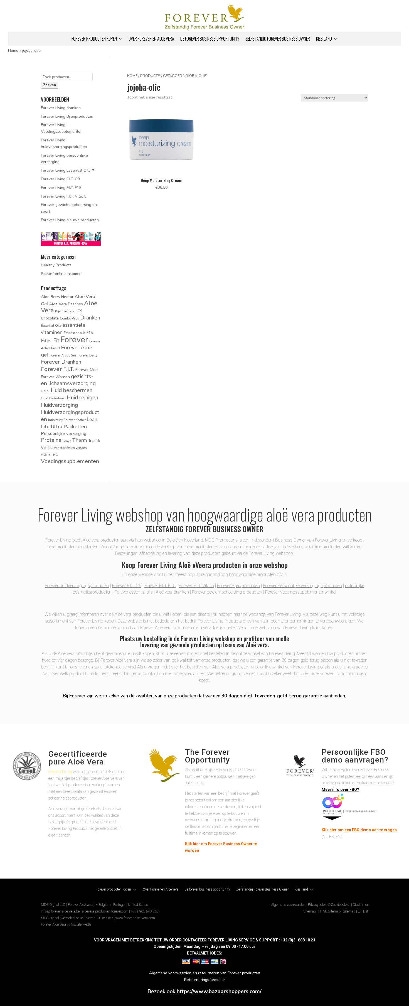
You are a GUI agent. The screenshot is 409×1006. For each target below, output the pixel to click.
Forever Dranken (61, 362)
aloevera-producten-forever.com (105, 911)
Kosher (81, 420)
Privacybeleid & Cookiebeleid (329, 905)
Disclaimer (360, 905)
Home (13, 50)
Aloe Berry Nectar (57, 296)
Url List (363, 911)
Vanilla (47, 447)
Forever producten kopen (94, 39)
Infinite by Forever (61, 420)
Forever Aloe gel (66, 351)
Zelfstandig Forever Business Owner (277, 39)
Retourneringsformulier (204, 979)
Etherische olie (74, 333)
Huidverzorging (59, 405)
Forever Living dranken (61, 107)
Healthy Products (56, 265)
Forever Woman (55, 377)
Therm (79, 440)
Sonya (67, 441)
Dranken (90, 317)
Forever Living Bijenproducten (67, 116)
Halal (45, 391)
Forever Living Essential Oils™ (67, 170)
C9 (80, 311)
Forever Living (60, 771)
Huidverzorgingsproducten (70, 416)
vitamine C (49, 454)
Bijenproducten (66, 311)
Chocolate (50, 318)
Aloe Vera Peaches (66, 304)
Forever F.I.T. (57, 369)
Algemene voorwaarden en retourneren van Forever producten (204, 973)
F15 (90, 332)
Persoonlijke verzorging (63, 434)
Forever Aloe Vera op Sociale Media (66, 924)
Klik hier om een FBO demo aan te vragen (359, 830)
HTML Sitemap (329, 911)
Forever (74, 339)
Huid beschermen (71, 390)
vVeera (202, 564)
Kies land (324, 39)
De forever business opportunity (209, 39)
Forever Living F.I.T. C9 (60, 179)
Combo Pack (69, 318)
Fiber (46, 340)
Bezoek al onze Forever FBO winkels (87, 918)
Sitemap (310, 911)
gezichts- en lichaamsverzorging (68, 380)
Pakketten (75, 426)
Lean (92, 419)
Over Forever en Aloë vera (151, 39)
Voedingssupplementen (70, 461)
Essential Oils (51, 325)
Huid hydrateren (53, 398)
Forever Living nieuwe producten (70, 220)
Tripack (94, 440)
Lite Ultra (51, 426)
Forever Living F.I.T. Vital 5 (63, 196)
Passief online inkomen (61, 273)
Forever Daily (87, 355)
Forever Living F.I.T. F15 (61, 187)
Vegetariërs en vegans (70, 448)
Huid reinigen (82, 397)
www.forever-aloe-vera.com (135, 918)
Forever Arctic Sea (63, 355)
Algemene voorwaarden (288, 905)
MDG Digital (50, 918)
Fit (56, 340)
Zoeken (49, 85)
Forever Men (86, 369)
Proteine (51, 440)
